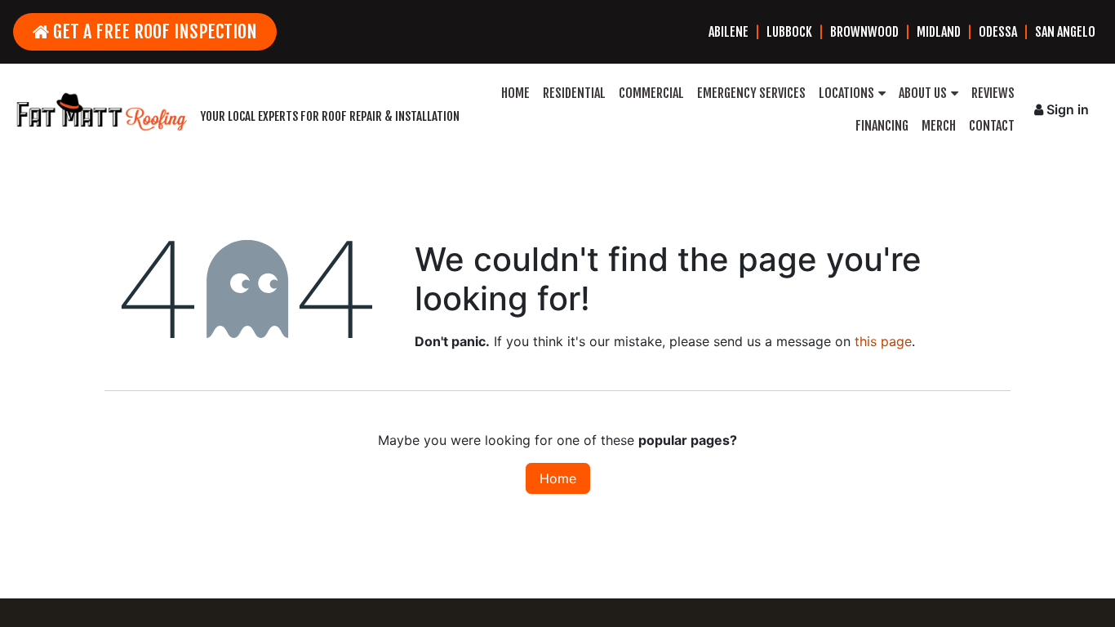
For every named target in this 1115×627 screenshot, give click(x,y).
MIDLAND (939, 32)
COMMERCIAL (651, 93)
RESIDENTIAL (574, 93)
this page (883, 341)
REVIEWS (993, 93)
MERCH (939, 126)
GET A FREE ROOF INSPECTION (153, 31)
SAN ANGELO (1065, 32)
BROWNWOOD (864, 32)
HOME (515, 93)
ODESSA (998, 32)
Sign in (1067, 109)
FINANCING (881, 126)
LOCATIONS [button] (846, 93)
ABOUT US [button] (923, 93)
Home (558, 478)
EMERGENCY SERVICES (751, 93)
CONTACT (992, 126)
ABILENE (729, 32)
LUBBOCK (789, 32)
